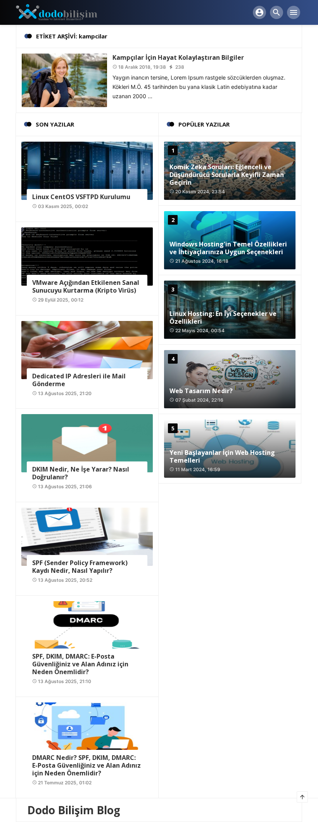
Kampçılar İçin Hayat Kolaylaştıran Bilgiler (178, 57)
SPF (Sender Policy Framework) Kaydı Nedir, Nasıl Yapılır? (80, 566)
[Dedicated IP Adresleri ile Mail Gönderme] (87, 349)
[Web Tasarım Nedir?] (230, 379)
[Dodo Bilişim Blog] (63, 12)
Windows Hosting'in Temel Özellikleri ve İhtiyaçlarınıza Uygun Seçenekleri (228, 248)
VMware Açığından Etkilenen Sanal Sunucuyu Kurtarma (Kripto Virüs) (85, 286)
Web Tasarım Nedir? (201, 391)
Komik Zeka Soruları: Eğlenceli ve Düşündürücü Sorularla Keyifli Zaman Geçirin (226, 175)
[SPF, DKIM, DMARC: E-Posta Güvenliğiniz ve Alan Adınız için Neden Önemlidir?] (87, 629)
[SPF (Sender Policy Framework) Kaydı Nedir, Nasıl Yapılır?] (87, 536)
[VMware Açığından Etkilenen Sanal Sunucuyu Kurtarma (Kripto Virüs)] (87, 256)
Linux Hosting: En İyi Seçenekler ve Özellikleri (223, 317)
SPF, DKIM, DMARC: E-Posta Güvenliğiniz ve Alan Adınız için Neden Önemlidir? (80, 664)
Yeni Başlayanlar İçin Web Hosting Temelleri (222, 456)
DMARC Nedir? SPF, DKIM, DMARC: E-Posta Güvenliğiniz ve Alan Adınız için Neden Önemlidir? (86, 765)
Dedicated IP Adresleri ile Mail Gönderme (79, 380)
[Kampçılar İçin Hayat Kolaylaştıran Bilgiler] (64, 79)
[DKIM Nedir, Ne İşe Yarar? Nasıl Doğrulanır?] (87, 442)
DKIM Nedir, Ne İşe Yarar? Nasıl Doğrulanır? (80, 473)
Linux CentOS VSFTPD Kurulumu (81, 196)
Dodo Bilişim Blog (73, 810)
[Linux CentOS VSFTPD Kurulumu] (87, 170)
